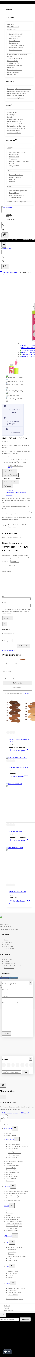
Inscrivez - (27, 693)
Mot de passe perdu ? (17, 687)
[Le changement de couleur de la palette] (7, 1351)
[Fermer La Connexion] (3, 1085)
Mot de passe (11, 671)
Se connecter (17, 683)
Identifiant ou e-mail (13, 664)
